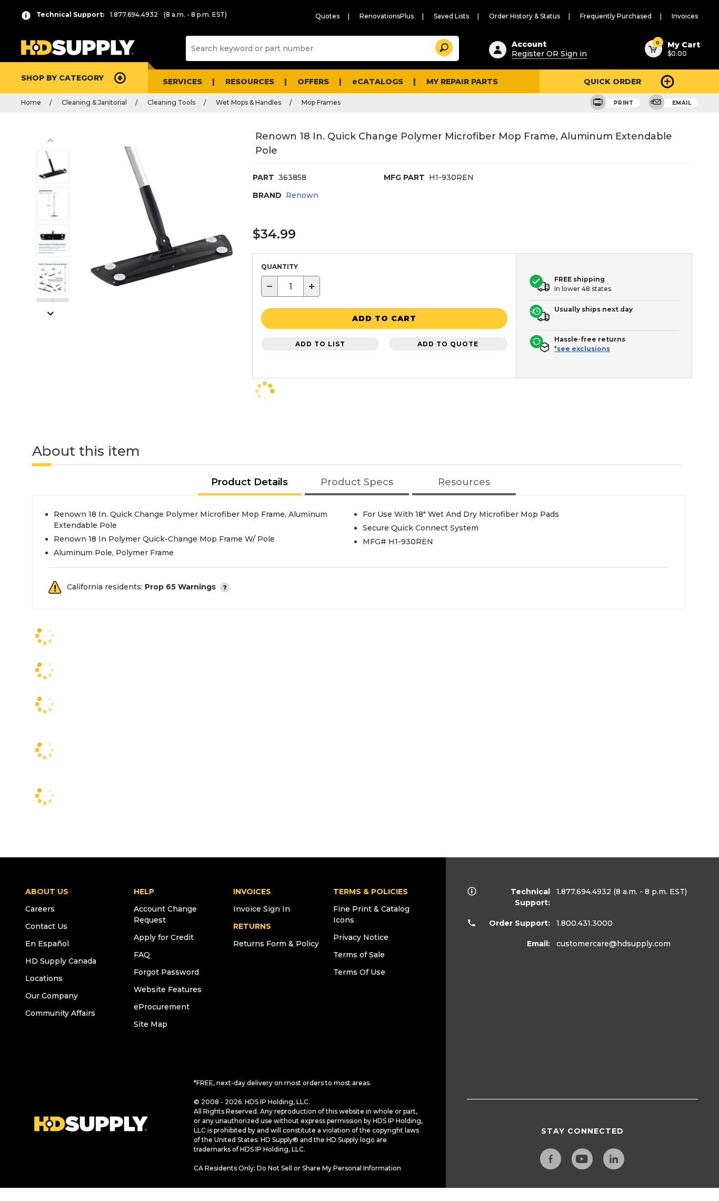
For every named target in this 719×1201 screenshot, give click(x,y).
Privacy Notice (360, 937)
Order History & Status (524, 16)
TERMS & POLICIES (370, 891)
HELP (144, 891)
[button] (443, 46)
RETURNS (252, 926)
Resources (249, 81)
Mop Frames (321, 102)
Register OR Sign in (549, 53)
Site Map (150, 1024)
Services (182, 81)
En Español (47, 943)
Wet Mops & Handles (248, 102)
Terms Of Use (359, 972)
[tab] (250, 483)
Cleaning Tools (171, 102)
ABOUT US (46, 891)
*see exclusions (582, 349)
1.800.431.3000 (584, 923)
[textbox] (290, 286)
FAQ (142, 954)
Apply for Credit (164, 937)
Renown (302, 195)
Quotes (327, 16)
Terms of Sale (359, 954)
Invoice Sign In (261, 909)
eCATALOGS (377, 81)
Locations (44, 978)
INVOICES (252, 891)
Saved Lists (451, 16)
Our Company (51, 995)
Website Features (168, 989)
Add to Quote (447, 344)
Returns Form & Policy (276, 943)
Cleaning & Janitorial (94, 102)
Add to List (320, 344)
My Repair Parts (462, 81)
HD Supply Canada (60, 961)
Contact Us (46, 926)
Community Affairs (60, 1013)
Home (31, 102)
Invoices (685, 16)
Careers (40, 909)
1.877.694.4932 (583, 891)
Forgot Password (166, 972)
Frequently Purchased (616, 16)
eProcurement (161, 1007)
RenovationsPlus (386, 16)
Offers (313, 81)
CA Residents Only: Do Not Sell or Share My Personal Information (297, 1168)
